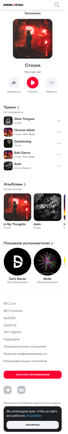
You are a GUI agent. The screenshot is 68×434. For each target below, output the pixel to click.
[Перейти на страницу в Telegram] (8, 390)
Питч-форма (12, 332)
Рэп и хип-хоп (32, 72)
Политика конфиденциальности (25, 354)
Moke (47, 279)
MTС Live (10, 304)
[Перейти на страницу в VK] (21, 390)
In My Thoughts (15, 224)
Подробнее (34, 416)
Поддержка (12, 339)
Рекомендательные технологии (25, 361)
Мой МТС (10, 318)
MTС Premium (13, 311)
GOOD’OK (10, 325)
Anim (37, 224)
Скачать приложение (33, 374)
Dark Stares (17, 279)
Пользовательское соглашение (25, 346)
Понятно (33, 425)
